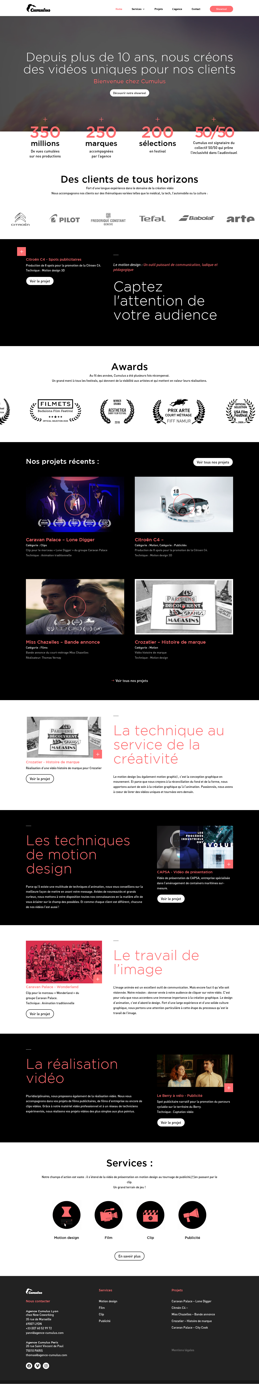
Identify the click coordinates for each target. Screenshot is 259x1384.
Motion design (108, 1301)
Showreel (221, 8)
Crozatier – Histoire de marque (170, 642)
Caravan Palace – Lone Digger (60, 539)
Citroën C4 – (149, 539)
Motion (153, 545)
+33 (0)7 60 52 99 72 (39, 1328)
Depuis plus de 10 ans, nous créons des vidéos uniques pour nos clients (129, 63)
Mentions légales (183, 1350)
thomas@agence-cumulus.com (46, 1355)
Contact (196, 9)
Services (136, 9)
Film (102, 1308)
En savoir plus (129, 1256)
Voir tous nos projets (213, 462)
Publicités (180, 545)
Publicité (104, 1321)
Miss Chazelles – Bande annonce (63, 642)
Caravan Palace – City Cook (190, 1327)
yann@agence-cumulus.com (45, 1333)
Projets (159, 9)
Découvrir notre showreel (129, 93)
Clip (101, 1314)
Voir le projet (40, 281)
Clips (44, 545)
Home (119, 9)
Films (44, 647)
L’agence (177, 9)
